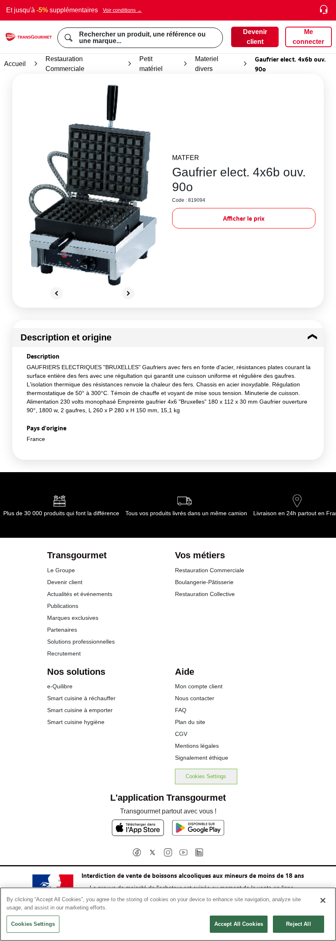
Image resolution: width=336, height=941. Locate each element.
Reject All (298, 924)
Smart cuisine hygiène (75, 722)
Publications (62, 606)
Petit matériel (151, 63)
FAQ (180, 710)
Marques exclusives (72, 617)
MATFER (185, 157)
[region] (168, 914)
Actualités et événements (79, 594)
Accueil (15, 63)
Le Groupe (61, 570)
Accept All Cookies (238, 924)
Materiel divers (206, 63)
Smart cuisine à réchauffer (81, 698)
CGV (181, 734)
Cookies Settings (206, 776)
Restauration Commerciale (64, 63)
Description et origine (65, 337)
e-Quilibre (60, 686)
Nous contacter (194, 698)
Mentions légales (197, 745)
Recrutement (64, 653)
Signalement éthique (201, 757)
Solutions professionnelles (81, 641)
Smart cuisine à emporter (80, 710)
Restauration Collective (205, 594)
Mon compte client (198, 686)
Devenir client (64, 582)
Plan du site (190, 722)
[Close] (323, 900)
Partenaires (62, 629)
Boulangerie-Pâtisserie (204, 582)
